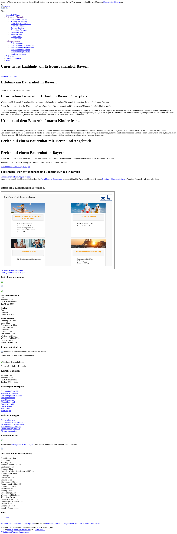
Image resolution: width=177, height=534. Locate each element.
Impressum (5, 517)
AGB (3, 532)
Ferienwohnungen (13, 41)
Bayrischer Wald (17, 32)
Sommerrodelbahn (18, 26)
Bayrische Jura (16, 34)
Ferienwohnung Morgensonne (22, 47)
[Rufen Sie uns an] (2, 9)
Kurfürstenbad (16, 37)
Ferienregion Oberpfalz (14, 17)
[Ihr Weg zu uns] (7, 9)
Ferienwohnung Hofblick (20, 52)
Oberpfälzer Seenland (19, 30)
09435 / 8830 (40, 530)
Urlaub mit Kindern (13, 58)
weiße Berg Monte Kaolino (21, 24)
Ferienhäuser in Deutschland (12, 270)
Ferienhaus (10, 56)
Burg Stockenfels (17, 28)
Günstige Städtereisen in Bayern (13, 273)
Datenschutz (16, 532)
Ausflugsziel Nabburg (19, 21)
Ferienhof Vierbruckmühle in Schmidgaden (17, 523)
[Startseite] (5, 6)
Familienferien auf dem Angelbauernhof (16, 177)
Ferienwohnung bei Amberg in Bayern (15, 167)
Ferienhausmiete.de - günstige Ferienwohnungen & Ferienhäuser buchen (72, 523)
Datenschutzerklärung (111, 2)
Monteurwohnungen (18, 54)
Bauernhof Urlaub (13, 15)
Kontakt (9, 60)
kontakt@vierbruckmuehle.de (18, 530)
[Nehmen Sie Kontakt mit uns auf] (4, 9)
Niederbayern (16, 39)
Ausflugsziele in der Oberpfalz (22, 444)
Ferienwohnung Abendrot (20, 50)
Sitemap (8, 532)
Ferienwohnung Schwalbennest (23, 45)
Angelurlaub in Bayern (9, 76)
